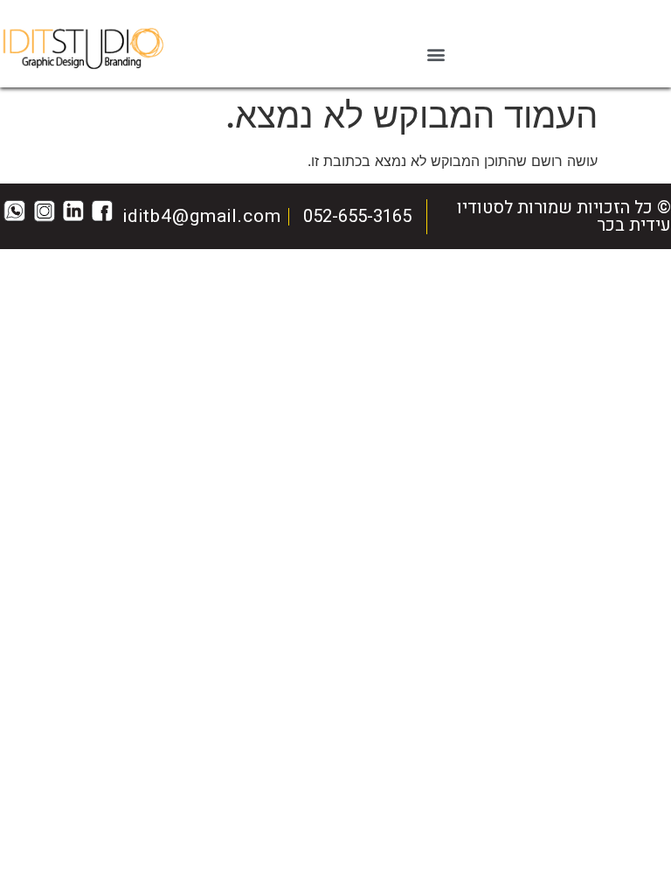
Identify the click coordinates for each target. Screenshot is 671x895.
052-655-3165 (357, 216)
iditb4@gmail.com (202, 216)
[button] (436, 54)
